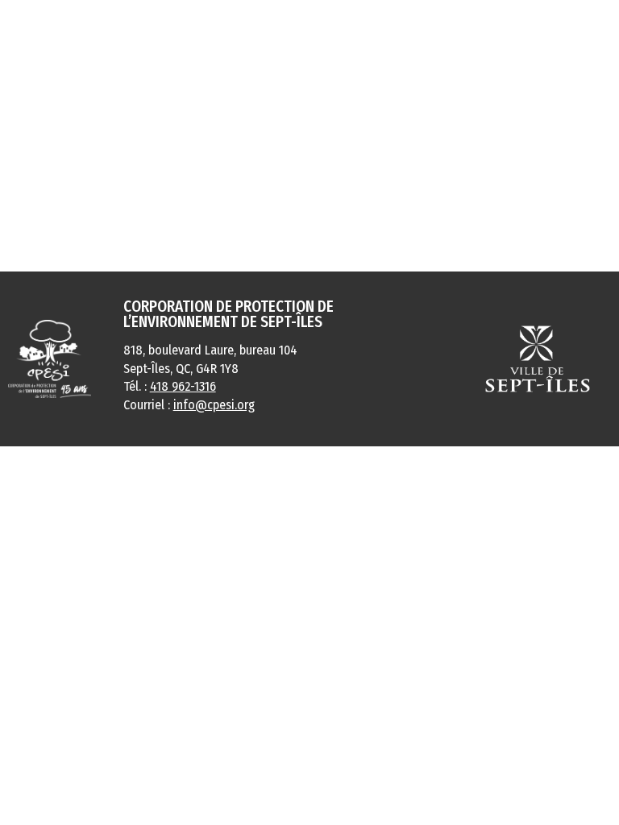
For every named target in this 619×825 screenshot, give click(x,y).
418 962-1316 (183, 386)
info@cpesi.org (214, 404)
